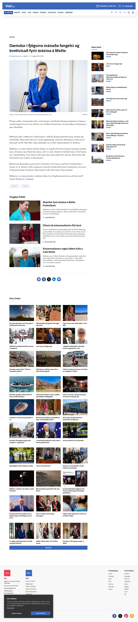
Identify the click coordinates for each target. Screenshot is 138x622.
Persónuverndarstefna (11, 586)
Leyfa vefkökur (40, 613)
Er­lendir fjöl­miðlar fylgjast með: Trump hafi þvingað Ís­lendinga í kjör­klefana (73, 491)
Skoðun (110, 584)
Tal (125, 594)
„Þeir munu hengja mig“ (44, 346)
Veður (126, 584)
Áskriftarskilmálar (31, 592)
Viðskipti (111, 576)
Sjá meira (48, 548)
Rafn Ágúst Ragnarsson (16, 56)
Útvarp (110, 589)
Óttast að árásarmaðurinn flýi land (62, 225)
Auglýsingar (29, 584)
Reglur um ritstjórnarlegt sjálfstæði (12, 582)
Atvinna (126, 579)
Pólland (25, 186)
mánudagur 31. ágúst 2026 (108, 6)
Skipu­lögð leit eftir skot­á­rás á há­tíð (21, 466)
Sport (110, 579)
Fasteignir (127, 576)
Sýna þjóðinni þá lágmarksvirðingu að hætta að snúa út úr (116, 77)
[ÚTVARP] (124, 12)
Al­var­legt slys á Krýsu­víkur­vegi (116, 99)
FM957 (126, 589)
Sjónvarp (111, 587)
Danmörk (14, 186)
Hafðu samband (31, 586)
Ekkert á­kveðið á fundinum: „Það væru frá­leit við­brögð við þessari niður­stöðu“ (117, 123)
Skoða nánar (10, 608)
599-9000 (10, 593)
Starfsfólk (29, 594)
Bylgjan (126, 587)
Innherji (126, 574)
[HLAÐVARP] (116, 12)
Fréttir (110, 574)
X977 (126, 592)
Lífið (109, 581)
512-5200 (32, 581)
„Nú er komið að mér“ (43, 466)
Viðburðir (127, 581)
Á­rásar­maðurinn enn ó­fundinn (73, 440)
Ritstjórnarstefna (31, 589)
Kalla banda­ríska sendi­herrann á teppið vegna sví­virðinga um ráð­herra (20, 516)
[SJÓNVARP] (120, 12)
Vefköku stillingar (16, 613)
